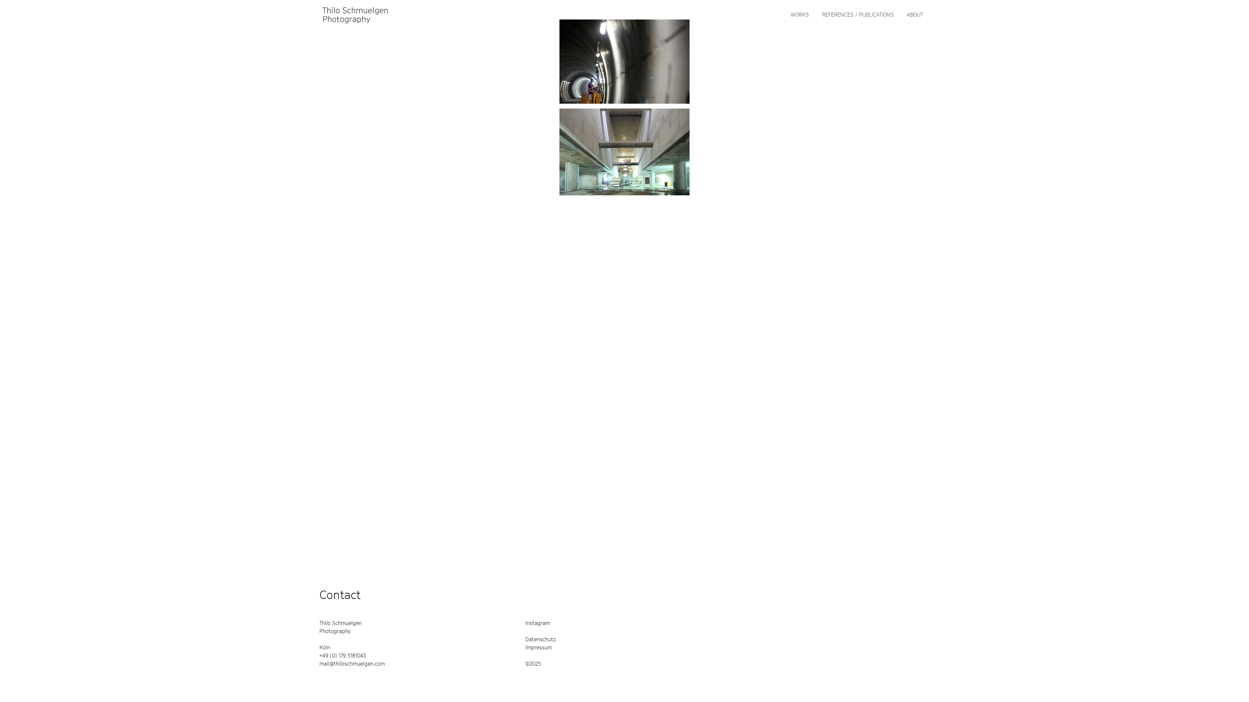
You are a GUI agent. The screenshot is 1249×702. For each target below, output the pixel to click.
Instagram (537, 623)
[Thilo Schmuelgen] (355, 14)
